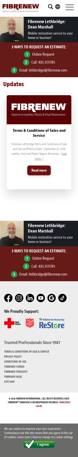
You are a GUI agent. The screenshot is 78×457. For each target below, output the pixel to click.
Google (51, 298)
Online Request (43, 54)
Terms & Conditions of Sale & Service (26, 351)
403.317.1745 (46, 62)
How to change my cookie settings (53, 437)
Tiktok (62, 298)
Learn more (24, 437)
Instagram (19, 298)
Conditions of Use (15, 361)
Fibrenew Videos (14, 366)
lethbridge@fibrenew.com (48, 70)
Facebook (8, 298)
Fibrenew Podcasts (15, 372)
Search (50, 6)
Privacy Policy (13, 356)
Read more (39, 170)
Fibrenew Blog (13, 377)
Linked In (30, 298)
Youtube (41, 298)
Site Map (9, 382)
